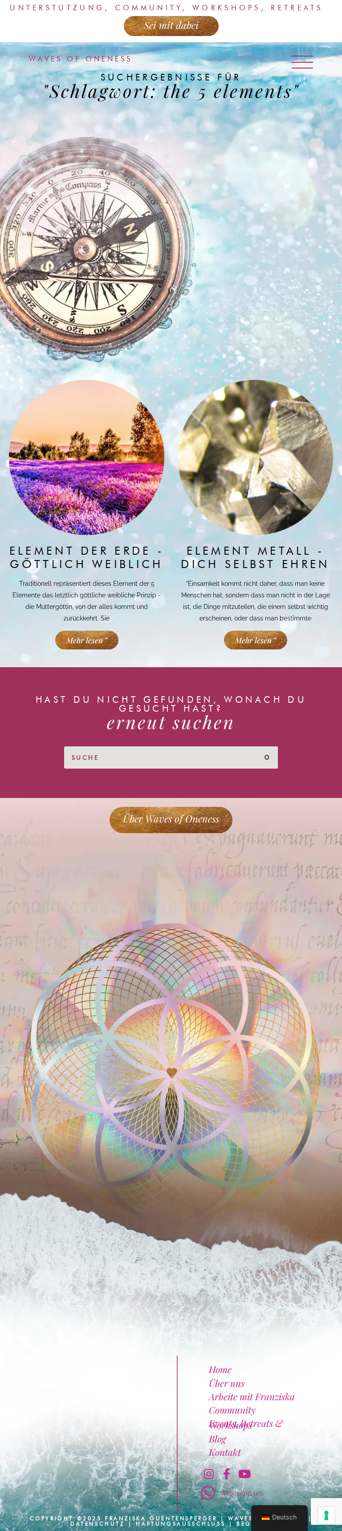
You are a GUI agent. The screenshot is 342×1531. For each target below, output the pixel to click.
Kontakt (225, 1452)
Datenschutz (97, 1523)
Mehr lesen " (86, 640)
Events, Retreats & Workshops (246, 1424)
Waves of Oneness (80, 59)
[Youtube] (244, 1474)
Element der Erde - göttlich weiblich (86, 557)
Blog (217, 1438)
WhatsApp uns (242, 1493)
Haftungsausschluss (180, 1523)
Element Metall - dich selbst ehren (255, 557)
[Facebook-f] (227, 1474)
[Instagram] (209, 1474)
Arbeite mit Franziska (252, 1396)
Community (232, 1409)
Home (220, 1369)
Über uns (226, 1383)
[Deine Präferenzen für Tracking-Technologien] (326, 1515)
